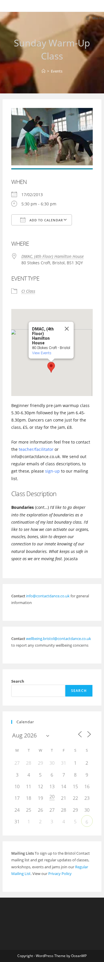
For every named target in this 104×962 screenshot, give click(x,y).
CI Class (28, 291)
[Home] (43, 71)
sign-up (52, 471)
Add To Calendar (45, 220)
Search (17, 681)
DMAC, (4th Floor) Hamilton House (52, 256)
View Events (41, 353)
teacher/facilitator (36, 449)
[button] (51, 367)
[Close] (67, 329)
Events (56, 71)
